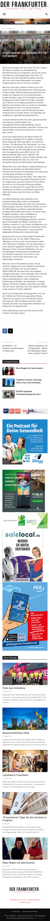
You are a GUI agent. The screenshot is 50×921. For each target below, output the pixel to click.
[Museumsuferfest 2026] (25, 719)
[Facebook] (4, 331)
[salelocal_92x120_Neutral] (22, 581)
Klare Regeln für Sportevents (29, 368)
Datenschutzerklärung (30, 911)
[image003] (25, 464)
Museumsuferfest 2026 (15, 732)
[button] (4, 14)
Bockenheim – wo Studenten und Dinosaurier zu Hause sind (13, 348)
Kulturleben (11, 28)
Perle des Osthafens (13, 688)
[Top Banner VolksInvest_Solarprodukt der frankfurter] (25, 22)
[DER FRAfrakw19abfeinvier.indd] (25, 650)
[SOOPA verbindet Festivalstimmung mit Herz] (8, 394)
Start (2, 28)
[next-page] (7, 403)
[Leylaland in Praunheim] (25, 761)
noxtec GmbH (38, 918)
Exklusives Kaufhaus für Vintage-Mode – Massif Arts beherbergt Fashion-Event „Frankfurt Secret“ (37, 349)
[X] (10, 331)
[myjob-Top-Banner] (25, 413)
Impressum (16, 911)
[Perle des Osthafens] (25, 674)
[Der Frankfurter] (25, 5)
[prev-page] (3, 403)
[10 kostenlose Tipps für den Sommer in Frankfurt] (25, 803)
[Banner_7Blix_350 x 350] (23, 511)
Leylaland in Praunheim (15, 775)
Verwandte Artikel (11, 362)
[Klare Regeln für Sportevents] (8, 371)
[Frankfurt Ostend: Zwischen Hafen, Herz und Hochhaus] (8, 382)
